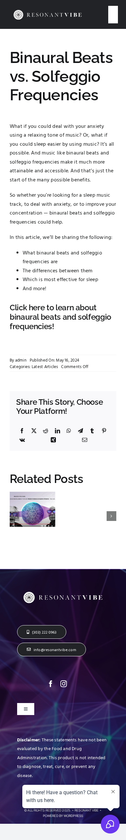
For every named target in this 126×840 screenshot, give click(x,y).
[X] (34, 431)
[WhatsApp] (68, 431)
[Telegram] (80, 431)
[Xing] (53, 440)
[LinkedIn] (57, 431)
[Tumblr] (92, 431)
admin (20, 360)
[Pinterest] (104, 431)
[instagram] (63, 684)
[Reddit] (45, 431)
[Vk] (22, 440)
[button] (14, 516)
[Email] (84, 440)
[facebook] (50, 684)
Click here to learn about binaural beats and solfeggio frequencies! (60, 317)
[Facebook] (22, 431)
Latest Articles (45, 366)
